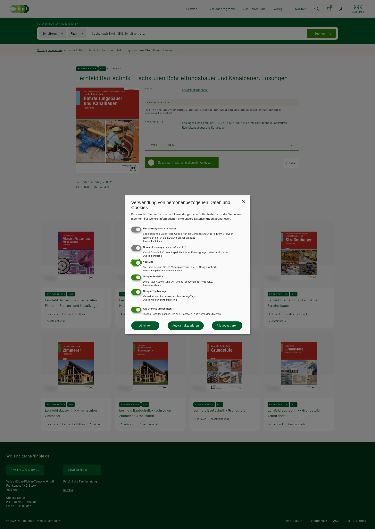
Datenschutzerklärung (208, 218)
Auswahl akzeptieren (185, 325)
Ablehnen (145, 325)
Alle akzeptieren (227, 325)
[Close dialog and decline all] (244, 201)
